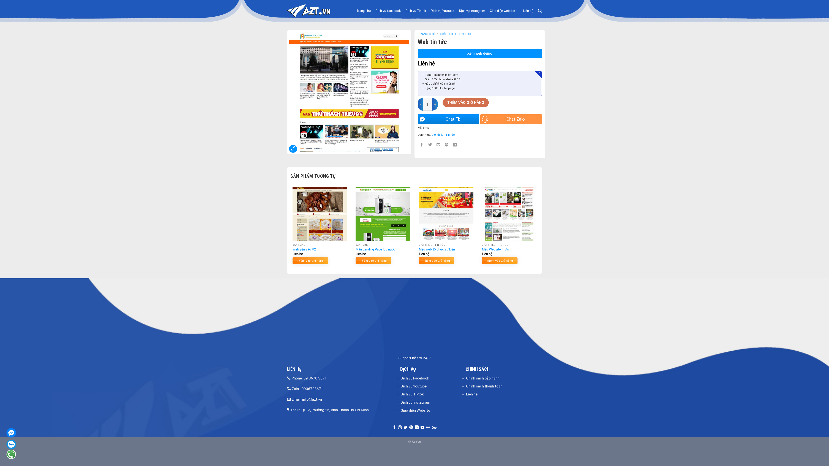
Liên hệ (528, 11)
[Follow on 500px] (434, 427)
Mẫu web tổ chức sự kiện (437, 249)
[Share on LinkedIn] (455, 145)
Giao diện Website (415, 410)
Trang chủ (363, 11)
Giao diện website (502, 11)
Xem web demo (479, 53)
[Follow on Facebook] (394, 427)
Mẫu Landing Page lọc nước (376, 249)
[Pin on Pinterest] (447, 145)
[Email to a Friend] (438, 145)
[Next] (538, 227)
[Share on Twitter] (430, 145)
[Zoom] (293, 148)
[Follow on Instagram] (400, 427)
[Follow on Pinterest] (411, 427)
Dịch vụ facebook (388, 11)
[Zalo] (11, 444)
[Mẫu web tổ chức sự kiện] (446, 214)
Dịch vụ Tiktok (415, 11)
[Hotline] (11, 454)
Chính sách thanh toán (484, 386)
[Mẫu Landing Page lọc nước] (383, 214)
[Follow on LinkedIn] (417, 427)
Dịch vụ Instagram (472, 11)
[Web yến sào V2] (320, 214)
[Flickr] (428, 427)
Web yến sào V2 (304, 249)
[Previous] (290, 227)
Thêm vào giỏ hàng (465, 102)
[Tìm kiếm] (540, 10)
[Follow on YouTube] (422, 427)
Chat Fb (453, 119)
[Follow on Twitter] (405, 427)
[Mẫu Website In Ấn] (509, 214)
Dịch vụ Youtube (442, 11)
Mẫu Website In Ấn (495, 249)
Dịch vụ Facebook (415, 378)
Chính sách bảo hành (482, 378)
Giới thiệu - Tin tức (455, 34)
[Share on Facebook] (422, 145)
